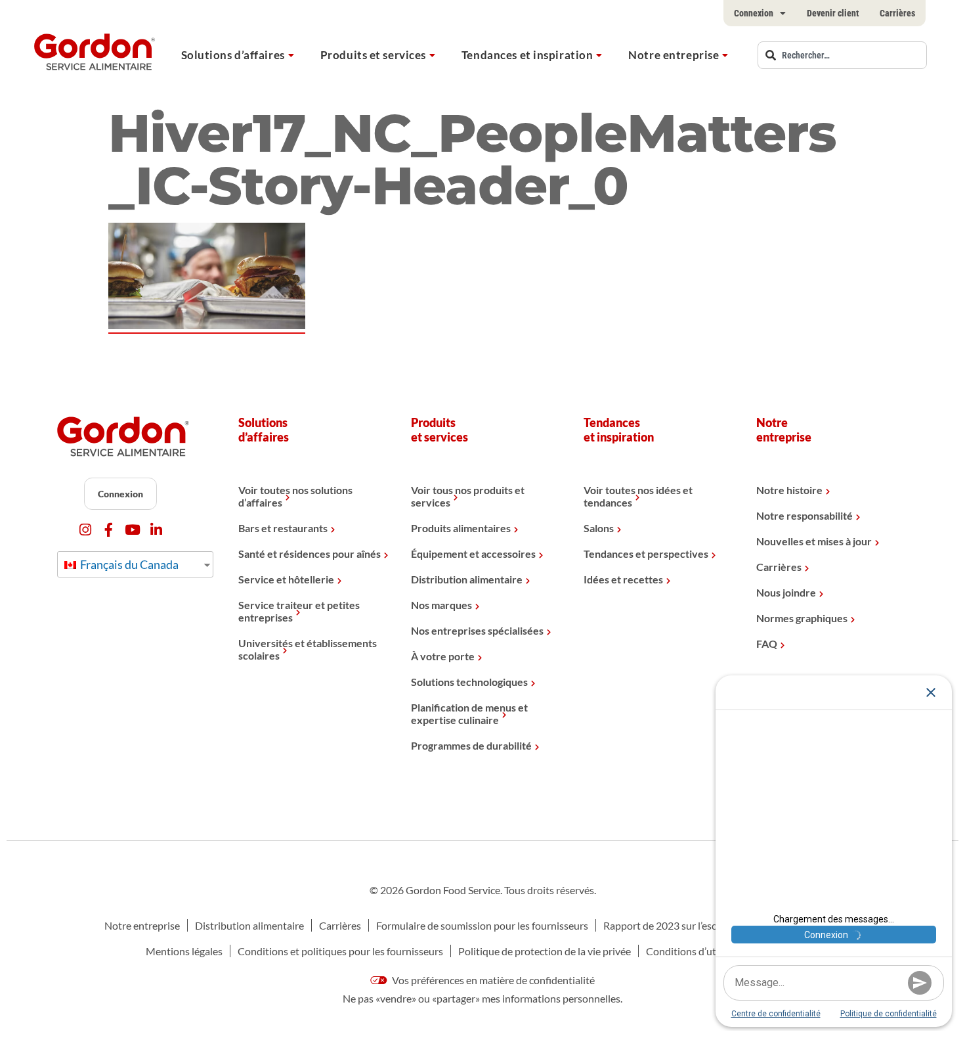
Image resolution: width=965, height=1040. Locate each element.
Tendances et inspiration (527, 55)
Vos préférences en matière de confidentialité (492, 980)
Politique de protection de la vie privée (544, 951)
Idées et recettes (623, 579)
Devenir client (833, 13)
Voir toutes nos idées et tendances (638, 496)
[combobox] (842, 55)
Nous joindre (786, 592)
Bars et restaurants (283, 528)
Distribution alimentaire (467, 579)
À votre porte (443, 656)
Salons (599, 528)
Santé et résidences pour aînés (309, 553)
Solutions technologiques (469, 681)
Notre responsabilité (804, 515)
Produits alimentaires (461, 528)
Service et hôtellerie (286, 579)
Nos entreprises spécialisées (477, 630)
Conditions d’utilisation (699, 951)
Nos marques (441, 605)
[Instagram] (85, 530)
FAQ (766, 643)
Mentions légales (184, 951)
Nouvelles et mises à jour (814, 541)
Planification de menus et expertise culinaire (469, 713)
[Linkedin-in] (156, 530)
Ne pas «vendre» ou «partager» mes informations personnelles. (482, 998)
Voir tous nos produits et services (468, 496)
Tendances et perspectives (646, 553)
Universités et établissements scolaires (307, 649)
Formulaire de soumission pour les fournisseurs (482, 925)
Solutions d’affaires (233, 55)
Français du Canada (128, 564)
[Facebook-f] (109, 530)
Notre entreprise (673, 55)
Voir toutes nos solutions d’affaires (295, 496)
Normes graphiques (801, 618)
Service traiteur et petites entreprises (299, 611)
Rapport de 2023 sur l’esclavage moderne (695, 925)
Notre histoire (789, 490)
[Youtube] (132, 530)
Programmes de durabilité (471, 745)
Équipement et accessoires (473, 553)
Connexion (753, 13)
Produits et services (373, 55)
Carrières (897, 13)
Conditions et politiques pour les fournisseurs (340, 951)
